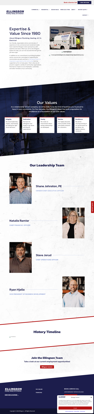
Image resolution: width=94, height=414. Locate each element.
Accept (75, 408)
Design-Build (55, 9)
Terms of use (82, 411)
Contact (84, 15)
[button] (91, 397)
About (73, 9)
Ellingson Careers (47, 367)
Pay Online (39, 389)
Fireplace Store (65, 9)
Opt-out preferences (69, 411)
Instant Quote (82, 9)
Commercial (35, 9)
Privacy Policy (76, 411)
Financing (39, 392)
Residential (44, 9)
